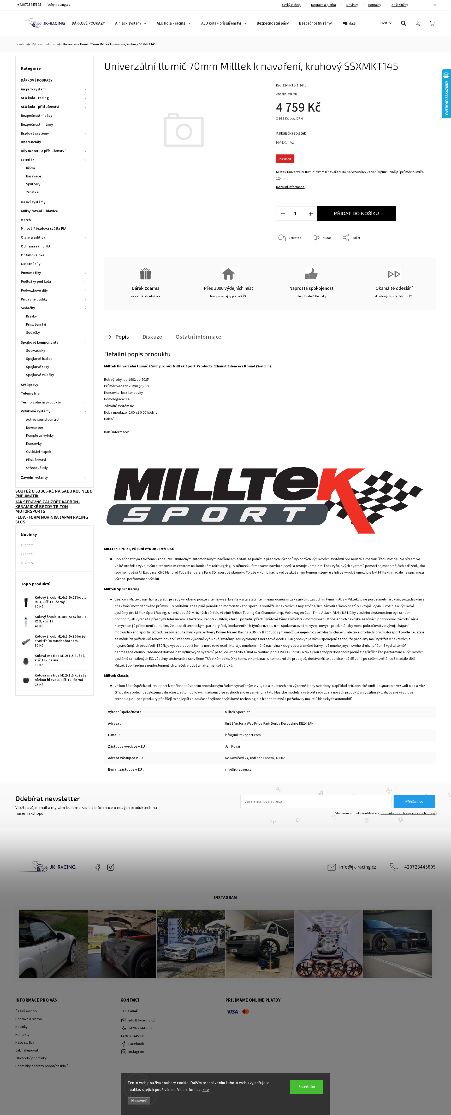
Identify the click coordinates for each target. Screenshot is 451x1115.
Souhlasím (307, 1087)
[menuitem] (88, 23)
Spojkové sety (37, 366)
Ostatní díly (30, 264)
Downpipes (35, 427)
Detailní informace (290, 187)
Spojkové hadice (39, 358)
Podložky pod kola (36, 281)
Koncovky (34, 443)
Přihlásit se (414, 801)
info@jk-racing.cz (357, 867)
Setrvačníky (35, 350)
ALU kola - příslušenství (40, 106)
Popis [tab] (122, 337)
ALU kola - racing (35, 98)
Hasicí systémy (33, 202)
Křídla (30, 168)
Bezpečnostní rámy (37, 124)
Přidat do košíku (356, 213)
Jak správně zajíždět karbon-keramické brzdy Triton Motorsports (47, 506)
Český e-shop (291, 5)
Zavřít (418, 255)
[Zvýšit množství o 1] (310, 214)
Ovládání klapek (38, 451)
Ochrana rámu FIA (36, 246)
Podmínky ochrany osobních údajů (41, 1066)
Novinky (352, 5)
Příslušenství (36, 324)
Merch (26, 220)
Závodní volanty (34, 477)
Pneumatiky (31, 272)
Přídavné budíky (34, 299)
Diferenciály (31, 142)
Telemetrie (30, 393)
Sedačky (28, 308)
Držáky (31, 316)
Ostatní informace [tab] (198, 337)
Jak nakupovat (26, 1050)
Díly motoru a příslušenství (43, 151)
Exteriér (27, 160)
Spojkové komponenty (39, 342)
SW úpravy (29, 385)
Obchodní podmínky (31, 1058)
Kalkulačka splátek (291, 133)
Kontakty (374, 5)
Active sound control (42, 419)
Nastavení (139, 1101)
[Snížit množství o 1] (282, 214)
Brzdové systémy (35, 133)
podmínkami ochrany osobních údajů (407, 813)
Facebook (98, 867)
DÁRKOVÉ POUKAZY (36, 80)
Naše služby (399, 5)
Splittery (33, 184)
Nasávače (33, 176)
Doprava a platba (323, 5)
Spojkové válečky (40, 375)
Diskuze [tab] (152, 337)
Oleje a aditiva (33, 237)
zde (206, 1090)
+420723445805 (419, 867)
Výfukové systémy (36, 411)
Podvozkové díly (34, 290)
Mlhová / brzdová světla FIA (43, 228)
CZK (384, 23)
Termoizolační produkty (41, 402)
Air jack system (33, 89)
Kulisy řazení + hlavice (39, 211)
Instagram (111, 867)
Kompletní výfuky (40, 435)
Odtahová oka (32, 255)
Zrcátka (32, 192)
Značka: (286, 94)
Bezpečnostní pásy (36, 115)
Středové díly (37, 468)
